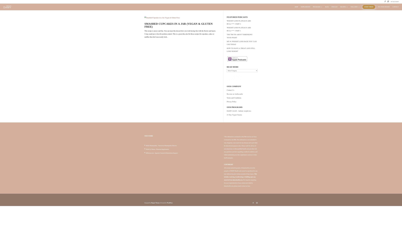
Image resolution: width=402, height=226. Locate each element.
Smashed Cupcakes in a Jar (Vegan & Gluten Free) (178, 25)
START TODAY (368, 7)
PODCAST (335, 7)
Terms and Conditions (234, 98)
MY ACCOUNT (395, 1)
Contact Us (230, 90)
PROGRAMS (316, 7)
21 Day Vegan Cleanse (234, 115)
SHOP (296, 7)
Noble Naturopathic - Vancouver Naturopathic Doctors (161, 145)
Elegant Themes (155, 203)
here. (249, 186)
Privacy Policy (231, 101)
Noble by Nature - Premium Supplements (157, 149)
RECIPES (343, 7)
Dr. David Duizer (384, 7)
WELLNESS (354, 7)
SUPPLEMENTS (305, 7)
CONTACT (395, 7)
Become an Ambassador (235, 94)
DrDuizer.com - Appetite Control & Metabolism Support (162, 153)
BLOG (327, 7)
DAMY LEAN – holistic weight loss (239, 111)
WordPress (170, 203)
